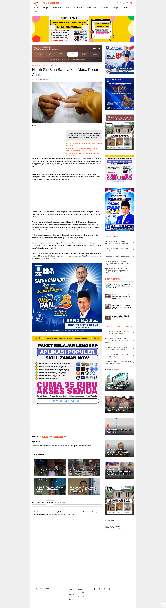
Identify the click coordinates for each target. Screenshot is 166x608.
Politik (67, 8)
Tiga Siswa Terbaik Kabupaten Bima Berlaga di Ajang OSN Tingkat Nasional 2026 (123, 296)
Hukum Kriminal (92, 8)
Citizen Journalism (72, 593)
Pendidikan (104, 8)
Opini (35, 11)
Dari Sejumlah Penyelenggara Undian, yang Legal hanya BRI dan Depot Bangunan (49, 489)
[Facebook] (117, 2)
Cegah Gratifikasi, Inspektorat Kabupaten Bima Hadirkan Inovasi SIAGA (122, 286)
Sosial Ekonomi (78, 8)
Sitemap (71, 599)
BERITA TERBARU (113, 279)
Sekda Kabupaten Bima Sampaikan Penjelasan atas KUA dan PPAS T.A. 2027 (118, 452)
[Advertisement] (46, 142)
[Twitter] (121, 2)
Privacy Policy (81, 593)
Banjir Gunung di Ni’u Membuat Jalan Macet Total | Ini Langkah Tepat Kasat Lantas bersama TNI (83, 489)
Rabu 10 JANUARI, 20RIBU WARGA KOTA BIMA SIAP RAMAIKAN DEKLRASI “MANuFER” (82, 149)
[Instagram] (109, 589)
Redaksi (80, 589)
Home (37, 8)
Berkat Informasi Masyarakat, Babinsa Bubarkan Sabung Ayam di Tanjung (84, 471)
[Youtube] (124, 2)
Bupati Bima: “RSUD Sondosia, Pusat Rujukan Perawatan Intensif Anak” (122, 307)
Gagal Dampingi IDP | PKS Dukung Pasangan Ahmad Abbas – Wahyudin (118, 385)
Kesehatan (125, 8)
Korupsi (45, 8)
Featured (54, 65)
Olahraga (115, 8)
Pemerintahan (56, 8)
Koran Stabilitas (51, 3)
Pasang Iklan (81, 596)
